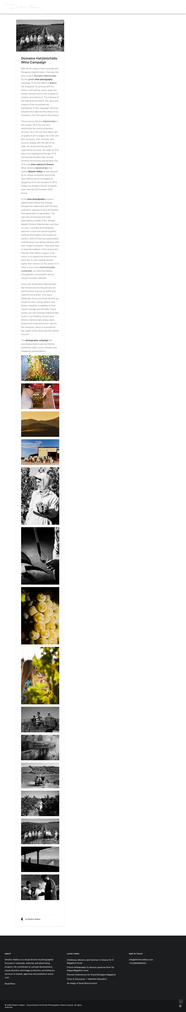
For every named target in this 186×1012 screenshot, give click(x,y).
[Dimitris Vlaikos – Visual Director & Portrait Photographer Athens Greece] (23, 7)
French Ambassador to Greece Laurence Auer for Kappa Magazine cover (90, 969)
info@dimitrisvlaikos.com (141, 959)
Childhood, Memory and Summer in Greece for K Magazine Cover (90, 961)
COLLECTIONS (151, 7)
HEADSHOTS (102, 7)
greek (33, 79)
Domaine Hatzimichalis (45, 75)
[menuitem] (88, 7)
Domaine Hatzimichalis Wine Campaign (39, 60)
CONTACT (177, 7)
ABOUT (165, 7)
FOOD (138, 7)
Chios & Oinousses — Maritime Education (87, 979)
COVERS (127, 7)
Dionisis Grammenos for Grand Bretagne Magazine (91, 974)
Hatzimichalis (49, 121)
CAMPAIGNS (87, 7)
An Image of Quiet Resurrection (82, 983)
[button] (40, 36)
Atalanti (53, 83)
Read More (10, 983)
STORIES (116, 7)
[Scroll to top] (181, 1001)
